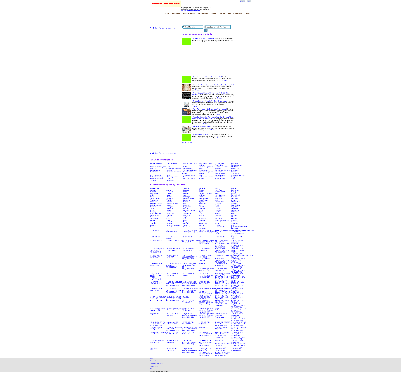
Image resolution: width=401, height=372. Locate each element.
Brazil (217, 205)
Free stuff (169, 170)
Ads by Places (203, 13)
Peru (168, 220)
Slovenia (202, 220)
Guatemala (202, 218)
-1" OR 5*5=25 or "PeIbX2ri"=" (172, 274)
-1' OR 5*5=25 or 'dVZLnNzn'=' (237, 241)
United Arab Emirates (222, 220)
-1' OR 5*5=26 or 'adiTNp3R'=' (172, 256)
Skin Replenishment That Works (204, 38)
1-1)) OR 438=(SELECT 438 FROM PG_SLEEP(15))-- (206, 302)
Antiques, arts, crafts (190, 163)
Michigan (234, 192)
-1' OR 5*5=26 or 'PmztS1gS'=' (188, 301)
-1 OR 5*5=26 (155, 230)
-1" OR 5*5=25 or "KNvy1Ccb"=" (188, 241)
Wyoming (202, 202)
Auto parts (234, 163)
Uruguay (185, 223)
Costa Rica (202, 207)
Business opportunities (206, 167)
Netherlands (235, 210)
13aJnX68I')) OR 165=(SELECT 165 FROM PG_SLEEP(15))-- (174, 298)
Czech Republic (155, 213)
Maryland (186, 193)
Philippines (235, 212)
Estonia (217, 213)
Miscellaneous (220, 175)
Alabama (202, 188)
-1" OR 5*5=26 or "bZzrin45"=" (237, 298)
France (168, 205)
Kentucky (218, 193)
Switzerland (154, 218)
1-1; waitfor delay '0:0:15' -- (221, 232)
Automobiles (219, 165)
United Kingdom (155, 205)
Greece (152, 210)
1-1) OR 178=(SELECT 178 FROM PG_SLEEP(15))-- (206, 293)
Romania (234, 218)
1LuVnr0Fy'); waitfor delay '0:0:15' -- (206, 256)
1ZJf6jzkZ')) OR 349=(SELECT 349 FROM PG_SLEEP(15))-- (189, 283)
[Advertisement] (188, 20)
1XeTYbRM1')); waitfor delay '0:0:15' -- (158, 333)
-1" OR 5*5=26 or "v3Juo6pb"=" (221, 264)
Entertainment (155, 170)
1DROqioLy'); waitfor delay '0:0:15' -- (238, 259)
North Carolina (220, 195)
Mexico (185, 208)
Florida (233, 188)
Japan (152, 208)
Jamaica (169, 212)
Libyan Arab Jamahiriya (203, 227)
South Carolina (155, 198)
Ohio (152, 195)
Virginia (168, 200)
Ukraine (153, 225)
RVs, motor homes (189, 178)
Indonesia (218, 218)
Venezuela (234, 222)
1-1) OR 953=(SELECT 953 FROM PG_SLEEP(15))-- (189, 256)
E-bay (201, 168)
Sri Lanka (169, 227)
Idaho (184, 195)
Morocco (218, 217)
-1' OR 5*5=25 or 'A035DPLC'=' (237, 294)
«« (183, 142)
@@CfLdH (186, 297)
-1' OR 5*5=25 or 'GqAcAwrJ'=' (237, 274)
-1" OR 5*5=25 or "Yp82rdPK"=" (221, 314)
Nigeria (201, 225)
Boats (168, 167)
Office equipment (172, 177)
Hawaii (233, 193)
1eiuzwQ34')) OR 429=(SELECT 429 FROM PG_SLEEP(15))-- (239, 323)
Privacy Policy (154, 366)
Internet (233, 172)
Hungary (153, 212)
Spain (217, 207)
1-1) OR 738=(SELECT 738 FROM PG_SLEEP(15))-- (238, 337)
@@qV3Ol (218, 309)
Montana (169, 197)
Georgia (201, 190)
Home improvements (173, 172)
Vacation (153, 180)
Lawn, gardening (155, 175)
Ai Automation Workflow (201, 134)
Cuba (168, 218)
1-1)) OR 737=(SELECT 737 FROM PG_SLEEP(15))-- (189, 315)
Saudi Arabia (203, 223)
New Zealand (235, 205)
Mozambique (219, 222)
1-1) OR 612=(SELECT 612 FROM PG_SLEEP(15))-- (206, 275)
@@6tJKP (202, 264)
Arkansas (169, 192)
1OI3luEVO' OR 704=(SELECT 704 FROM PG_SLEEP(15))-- (222, 353)
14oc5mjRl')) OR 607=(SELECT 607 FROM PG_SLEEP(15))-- (190, 328)
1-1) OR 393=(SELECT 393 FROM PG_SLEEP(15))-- (206, 241)
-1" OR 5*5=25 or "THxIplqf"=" (237, 301)
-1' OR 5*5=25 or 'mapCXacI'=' (172, 341)
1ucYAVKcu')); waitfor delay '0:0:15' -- (206, 269)
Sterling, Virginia (220, 317)
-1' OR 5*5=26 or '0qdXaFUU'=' (188, 274)
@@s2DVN (219, 340)
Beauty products (236, 165)
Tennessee (154, 200)
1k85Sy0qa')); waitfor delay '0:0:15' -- (157, 309)
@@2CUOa (154, 314)
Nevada (169, 202)
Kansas (169, 193)
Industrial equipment (206, 172)
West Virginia (203, 198)
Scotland (218, 225)
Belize (233, 213)
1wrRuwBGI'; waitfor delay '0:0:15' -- (222, 298)
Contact (247, 13)
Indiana (185, 192)
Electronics (235, 168)
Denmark (202, 208)
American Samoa (156, 203)
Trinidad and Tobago (173, 225)
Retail (168, 178)
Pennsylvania (235, 195)
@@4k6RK (154, 349)
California (186, 188)
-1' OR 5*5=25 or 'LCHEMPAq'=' (188, 309)
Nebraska (169, 198)
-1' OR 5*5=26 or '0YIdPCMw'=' (221, 304)
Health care (154, 172)
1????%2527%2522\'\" (190, 230)
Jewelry (201, 173)
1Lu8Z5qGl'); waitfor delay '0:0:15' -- (157, 341)
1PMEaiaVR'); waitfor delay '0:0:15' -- (222, 301)
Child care (234, 167)
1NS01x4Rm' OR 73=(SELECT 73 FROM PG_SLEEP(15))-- (190, 290)
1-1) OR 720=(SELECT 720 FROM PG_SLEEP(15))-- (238, 305)
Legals (168, 175)
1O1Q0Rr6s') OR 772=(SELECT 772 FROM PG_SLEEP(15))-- (158, 323)
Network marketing (156, 177)
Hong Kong (170, 213)
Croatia (217, 212)
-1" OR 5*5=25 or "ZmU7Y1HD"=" (221, 349)
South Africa (154, 215)
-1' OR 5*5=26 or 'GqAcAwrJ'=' (237, 314)
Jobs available (220, 173)
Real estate (219, 177)
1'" (199, 237)
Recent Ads (176, 13)
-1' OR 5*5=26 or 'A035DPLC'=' (221, 336)
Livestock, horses (189, 175)
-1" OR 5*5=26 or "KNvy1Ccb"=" (205, 283)
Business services (221, 167)
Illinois (201, 192)
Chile (200, 213)
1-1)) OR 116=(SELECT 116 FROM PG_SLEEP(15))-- (238, 318)
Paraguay (186, 222)
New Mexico (235, 198)
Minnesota (218, 197)
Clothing (153, 168)
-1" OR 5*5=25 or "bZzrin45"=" (237, 256)
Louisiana (202, 195)
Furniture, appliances (190, 170)
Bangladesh (187, 207)
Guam (185, 203)
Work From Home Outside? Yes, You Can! (207, 77)
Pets (184, 177)
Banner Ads (237, 13)
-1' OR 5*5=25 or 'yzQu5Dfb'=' (204, 323)
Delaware (186, 190)
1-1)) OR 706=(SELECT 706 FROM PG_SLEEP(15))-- (222, 250)
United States (154, 188)
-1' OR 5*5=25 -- (188, 237)
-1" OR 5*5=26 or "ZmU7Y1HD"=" (156, 283)
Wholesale (170, 180)
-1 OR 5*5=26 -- (155, 237)
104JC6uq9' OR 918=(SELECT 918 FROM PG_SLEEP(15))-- (238, 345)
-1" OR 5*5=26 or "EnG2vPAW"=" (172, 333)
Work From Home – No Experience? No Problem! (210, 109)
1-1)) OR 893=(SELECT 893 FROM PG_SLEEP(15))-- (189, 350)
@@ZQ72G (235, 292)
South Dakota (219, 202)
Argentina (234, 207)
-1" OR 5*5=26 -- (237, 232)
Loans (201, 175)
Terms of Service (155, 361)
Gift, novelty (235, 170)
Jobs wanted (235, 173)
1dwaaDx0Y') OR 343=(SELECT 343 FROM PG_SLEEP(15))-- (223, 293)
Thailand (169, 223)
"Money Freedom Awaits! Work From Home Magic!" (210, 101)
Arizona (152, 190)
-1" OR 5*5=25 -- (156, 240)
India (216, 188)
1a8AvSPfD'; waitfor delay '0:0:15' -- (238, 278)
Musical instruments (238, 175)
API (229, 13)
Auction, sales (220, 163)
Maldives (234, 220)
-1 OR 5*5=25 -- (220, 227)
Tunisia (185, 225)
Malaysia (169, 208)
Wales (233, 225)
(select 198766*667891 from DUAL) (239, 227)
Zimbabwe (234, 223)
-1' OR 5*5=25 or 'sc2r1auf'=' (237, 289)
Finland (168, 210)
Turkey (152, 222)
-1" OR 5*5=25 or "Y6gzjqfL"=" (237, 286)
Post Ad (213, 13)
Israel (184, 218)
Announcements (172, 163)
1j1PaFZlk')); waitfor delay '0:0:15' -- (222, 241)
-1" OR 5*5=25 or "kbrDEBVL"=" (188, 323)
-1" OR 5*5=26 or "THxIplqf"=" (172, 349)
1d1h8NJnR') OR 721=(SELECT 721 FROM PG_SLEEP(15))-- (206, 310)
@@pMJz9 (235, 280)
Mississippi (186, 197)
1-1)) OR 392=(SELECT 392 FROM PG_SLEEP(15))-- (206, 353)
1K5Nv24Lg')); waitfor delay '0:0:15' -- (222, 274)
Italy (200, 205)
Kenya (152, 220)
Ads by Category (189, 13)
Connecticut (235, 190)
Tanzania (153, 223)
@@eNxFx (203, 327)
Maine (152, 197)
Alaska (168, 190)
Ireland (201, 217)
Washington (219, 198)
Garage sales (203, 170)
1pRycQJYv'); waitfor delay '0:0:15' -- (222, 333)
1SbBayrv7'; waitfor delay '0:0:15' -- (237, 283)
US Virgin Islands (172, 203)
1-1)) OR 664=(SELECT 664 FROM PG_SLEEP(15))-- (206, 333)
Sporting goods (220, 178)
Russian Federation (189, 227)
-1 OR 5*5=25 (220, 237)
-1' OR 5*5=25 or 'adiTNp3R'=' (156, 328)
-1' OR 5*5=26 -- (204, 232)
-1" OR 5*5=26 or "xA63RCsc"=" (205, 298)
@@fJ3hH (234, 243)
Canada (234, 203)
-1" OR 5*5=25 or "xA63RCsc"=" (156, 256)
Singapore (169, 207)
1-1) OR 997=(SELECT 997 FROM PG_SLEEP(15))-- (173, 290)
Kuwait (152, 227)
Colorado (153, 192)
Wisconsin (153, 202)
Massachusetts (220, 192)
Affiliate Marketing (156, 163)
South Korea (170, 222)
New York (218, 190)
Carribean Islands (189, 210)
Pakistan (202, 222)
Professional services (206, 177)
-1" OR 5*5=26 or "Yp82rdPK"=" (237, 246)
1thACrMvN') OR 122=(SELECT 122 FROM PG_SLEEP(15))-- (206, 315)
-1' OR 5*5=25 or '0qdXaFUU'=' (237, 341)
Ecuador (169, 215)
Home (167, 13)
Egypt (185, 217)
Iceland (201, 215)
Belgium (153, 207)
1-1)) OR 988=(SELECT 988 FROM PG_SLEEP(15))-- (238, 265)
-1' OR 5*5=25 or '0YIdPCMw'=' (156, 264)
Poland (152, 217)
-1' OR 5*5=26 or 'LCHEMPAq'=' (237, 349)
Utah (216, 200)
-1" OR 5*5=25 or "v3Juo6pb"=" (237, 333)
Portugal (234, 215)
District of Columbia (205, 193)
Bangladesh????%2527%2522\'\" (172, 323)
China (201, 210)
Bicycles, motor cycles (158, 167)
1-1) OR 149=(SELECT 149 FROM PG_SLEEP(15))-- (189, 342)
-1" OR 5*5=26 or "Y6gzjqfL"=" (221, 328)
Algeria (201, 212)
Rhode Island (235, 202)
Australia (218, 203)
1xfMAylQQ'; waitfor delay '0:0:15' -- (173, 249)
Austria (217, 208)
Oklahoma (186, 200)
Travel (233, 178)
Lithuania (234, 217)
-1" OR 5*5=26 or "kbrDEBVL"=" (188, 249)
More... (227, 42)
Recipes (234, 177)
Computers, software (173, 168)
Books (185, 167)
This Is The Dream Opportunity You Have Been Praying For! (213, 85)
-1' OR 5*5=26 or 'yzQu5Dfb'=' (204, 249)
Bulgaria (218, 210)
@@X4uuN (235, 262)
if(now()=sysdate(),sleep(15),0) (177, 309)
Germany (186, 205)
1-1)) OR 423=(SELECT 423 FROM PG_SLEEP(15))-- (238, 270)
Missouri (234, 197)
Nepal (217, 223)
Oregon (233, 200)
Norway (169, 217)
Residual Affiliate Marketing (202, 126)
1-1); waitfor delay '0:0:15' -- (237, 237)
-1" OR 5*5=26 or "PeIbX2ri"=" (172, 314)
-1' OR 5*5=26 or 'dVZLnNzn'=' (156, 289)
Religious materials (156, 178)
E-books (218, 168)
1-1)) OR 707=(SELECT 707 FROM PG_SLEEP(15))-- (222, 283)
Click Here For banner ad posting (163, 28)
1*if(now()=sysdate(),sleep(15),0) (242, 230)
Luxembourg (187, 213)
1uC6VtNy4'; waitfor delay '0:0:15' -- (205, 349)
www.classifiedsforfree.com (190, 11)
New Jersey (154, 193)
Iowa (168, 195)
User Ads (222, 13)
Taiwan (185, 220)
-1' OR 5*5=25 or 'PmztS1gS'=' (204, 259)
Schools (201, 178)
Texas (201, 197)
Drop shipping (187, 168)
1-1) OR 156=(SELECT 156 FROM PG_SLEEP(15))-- (222, 260)
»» (191, 142)
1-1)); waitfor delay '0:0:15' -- (237, 234)
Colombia (234, 208)
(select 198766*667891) (171, 231)
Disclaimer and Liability (156, 363)
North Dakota (203, 200)
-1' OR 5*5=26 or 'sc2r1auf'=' (188, 333)
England (185, 212)
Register (242, 1)
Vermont (185, 202)
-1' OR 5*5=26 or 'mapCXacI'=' (221, 269)
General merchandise (222, 170)
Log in (249, 1)
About (152, 358)
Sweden (218, 215)
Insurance (218, 172)
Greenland (186, 215)
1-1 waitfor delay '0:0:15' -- (172, 237)
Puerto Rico (203, 203)
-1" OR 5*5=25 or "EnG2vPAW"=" (221, 289)
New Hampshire (188, 198)
